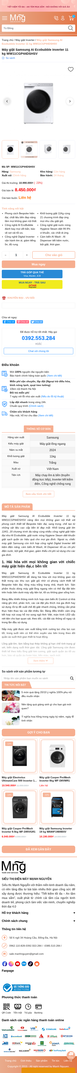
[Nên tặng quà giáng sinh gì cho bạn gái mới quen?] (11, 708)
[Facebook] (5, 964)
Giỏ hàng (74, 18)
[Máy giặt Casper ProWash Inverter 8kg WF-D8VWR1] (57, 756)
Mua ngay (38, 264)
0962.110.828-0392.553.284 (25, 945)
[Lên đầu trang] (71, 1045)
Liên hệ (68, 1060)
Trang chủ (7, 40)
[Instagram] (11, 964)
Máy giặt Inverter (25, 40)
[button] (69, 101)
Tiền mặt (17, 1013)
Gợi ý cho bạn (38, 732)
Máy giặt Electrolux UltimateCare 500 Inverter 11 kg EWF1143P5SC (19, 779)
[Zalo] (24, 964)
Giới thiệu (26, 1060)
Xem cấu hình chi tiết (38, 493)
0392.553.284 (38, 338)
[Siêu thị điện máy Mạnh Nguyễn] (38, 5)
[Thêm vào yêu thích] (70, 69)
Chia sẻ (10, 322)
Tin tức (55, 1060)
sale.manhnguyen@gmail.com (26, 953)
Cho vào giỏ (53, 255)
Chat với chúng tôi (38, 351)
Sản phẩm (41, 1060)
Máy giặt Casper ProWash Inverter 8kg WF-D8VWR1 (55, 779)
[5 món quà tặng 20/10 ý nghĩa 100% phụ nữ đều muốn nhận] (11, 695)
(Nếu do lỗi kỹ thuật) (52, 396)
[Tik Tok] (30, 964)
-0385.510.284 (52, 945)
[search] (70, 28)
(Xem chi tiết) (54, 375)
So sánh (10, 57)
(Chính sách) (36, 405)
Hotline (56, 18)
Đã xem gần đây (38, 849)
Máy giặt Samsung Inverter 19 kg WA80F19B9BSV (55, 830)
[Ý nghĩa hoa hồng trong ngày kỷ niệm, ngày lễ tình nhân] (11, 720)
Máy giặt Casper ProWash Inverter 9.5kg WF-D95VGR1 (18, 830)
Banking (38, 1013)
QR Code (6, 1013)
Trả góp (28, 1013)
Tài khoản (62, 18)
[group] (38, 101)
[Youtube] (17, 964)
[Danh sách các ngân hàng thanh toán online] (38, 1039)
